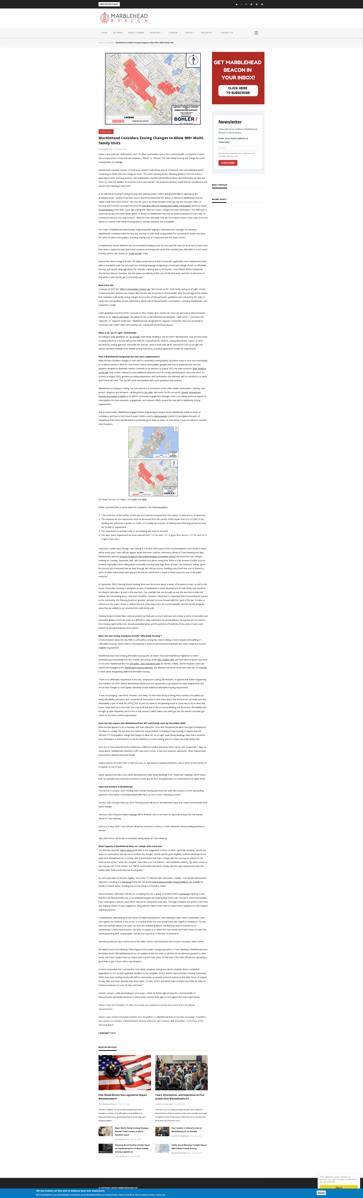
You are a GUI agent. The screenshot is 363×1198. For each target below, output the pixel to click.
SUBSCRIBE (228, 163)
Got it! (339, 1187)
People (189, 32)
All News (118, 32)
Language (104, 1032)
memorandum (160, 416)
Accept (321, 1193)
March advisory (127, 850)
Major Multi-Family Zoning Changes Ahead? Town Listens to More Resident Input (132, 1131)
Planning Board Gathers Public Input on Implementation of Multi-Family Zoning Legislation (132, 1148)
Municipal (155, 32)
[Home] (125, 18)
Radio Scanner (136, 32)
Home (104, 32)
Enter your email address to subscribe (233, 140)
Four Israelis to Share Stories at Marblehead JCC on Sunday (187, 1130)
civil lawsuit (184, 894)
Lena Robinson (106, 149)
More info (160, 1194)
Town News (109, 42)
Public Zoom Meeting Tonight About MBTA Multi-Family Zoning (189, 1147)
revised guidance (106, 209)
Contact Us (226, 32)
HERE (134, 499)
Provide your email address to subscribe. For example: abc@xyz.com (237, 154)
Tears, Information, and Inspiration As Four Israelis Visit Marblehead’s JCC (179, 1096)
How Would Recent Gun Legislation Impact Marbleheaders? (123, 1096)
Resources (207, 32)
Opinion (173, 32)
